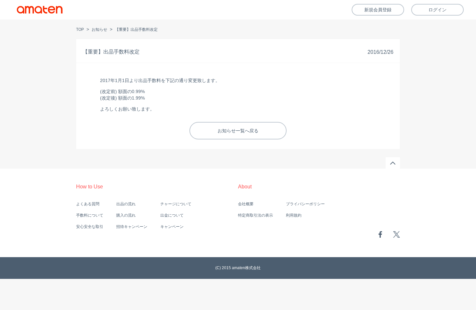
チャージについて (175, 204)
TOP (80, 29)
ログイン (437, 9)
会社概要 (246, 204)
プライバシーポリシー (305, 204)
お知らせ (99, 29)
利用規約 (293, 215)
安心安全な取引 (89, 226)
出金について (172, 215)
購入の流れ (126, 215)
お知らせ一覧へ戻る (238, 130)
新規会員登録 (377, 9)
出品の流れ (126, 204)
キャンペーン (172, 226)
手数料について (89, 215)
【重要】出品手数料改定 (136, 29)
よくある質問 (87, 204)
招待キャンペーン (131, 226)
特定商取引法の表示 (255, 215)
